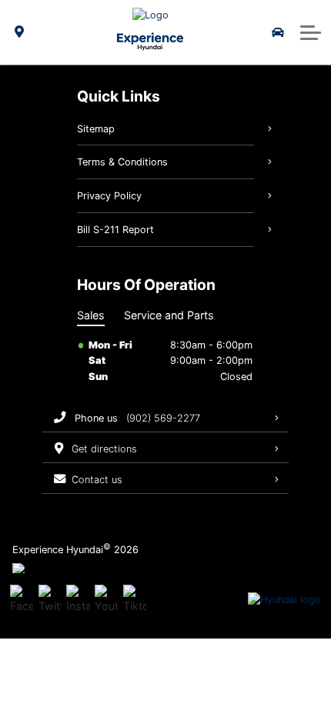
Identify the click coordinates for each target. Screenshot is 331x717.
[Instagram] (77, 600)
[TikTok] (134, 600)
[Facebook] (21, 600)
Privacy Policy (109, 196)
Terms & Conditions (122, 162)
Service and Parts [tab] (169, 315)
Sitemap (96, 129)
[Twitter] (50, 600)
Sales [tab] (91, 315)
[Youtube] (106, 600)
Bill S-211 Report (115, 229)
